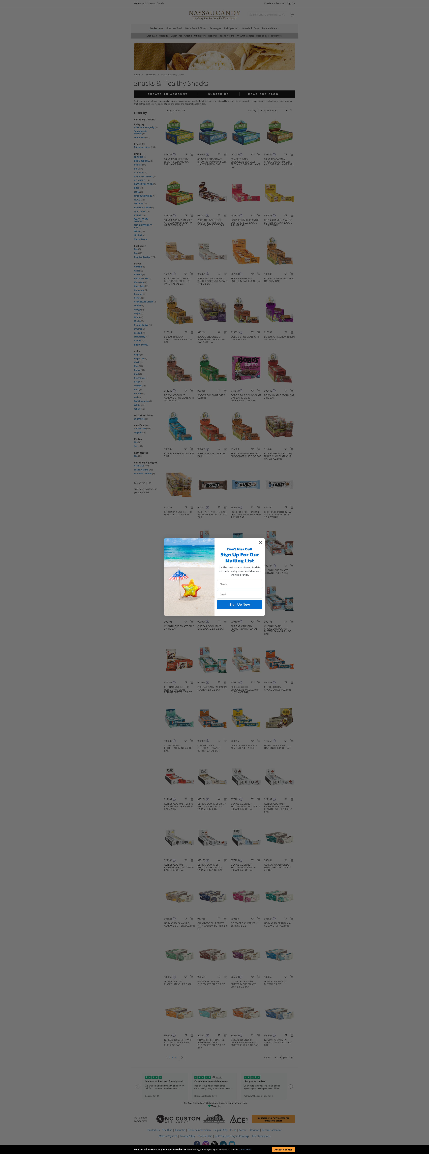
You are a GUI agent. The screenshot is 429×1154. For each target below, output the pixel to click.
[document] (214, 1149)
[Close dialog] (260, 543)
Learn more (245, 1149)
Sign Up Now (239, 604)
